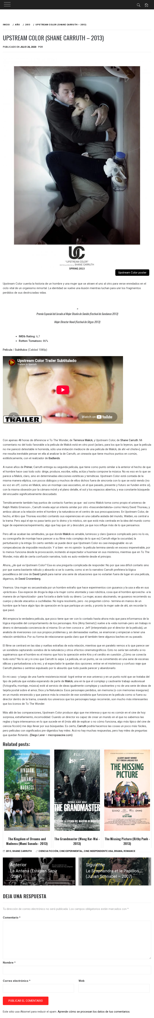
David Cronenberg (29, 578)
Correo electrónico (16, 981)
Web (82, 981)
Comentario (11, 917)
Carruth (81, 726)
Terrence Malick (83, 440)
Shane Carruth (129, 440)
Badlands (54, 458)
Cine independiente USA (98, 851)
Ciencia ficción (48, 851)
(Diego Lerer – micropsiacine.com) (51, 735)
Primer (28, 467)
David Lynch (40, 574)
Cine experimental (71, 851)
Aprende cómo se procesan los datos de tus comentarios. (94, 1011)
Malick (67, 534)
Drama (118, 851)
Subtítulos (21, 349)
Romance (129, 851)
